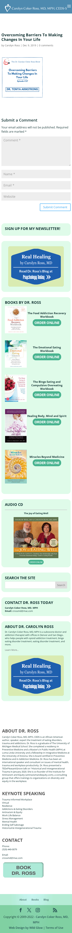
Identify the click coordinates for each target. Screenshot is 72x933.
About (23, 899)
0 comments (46, 45)
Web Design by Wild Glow (26, 928)
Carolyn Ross (12, 45)
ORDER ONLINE (46, 322)
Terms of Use (54, 928)
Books (35, 899)
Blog (46, 899)
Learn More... (12, 649)
